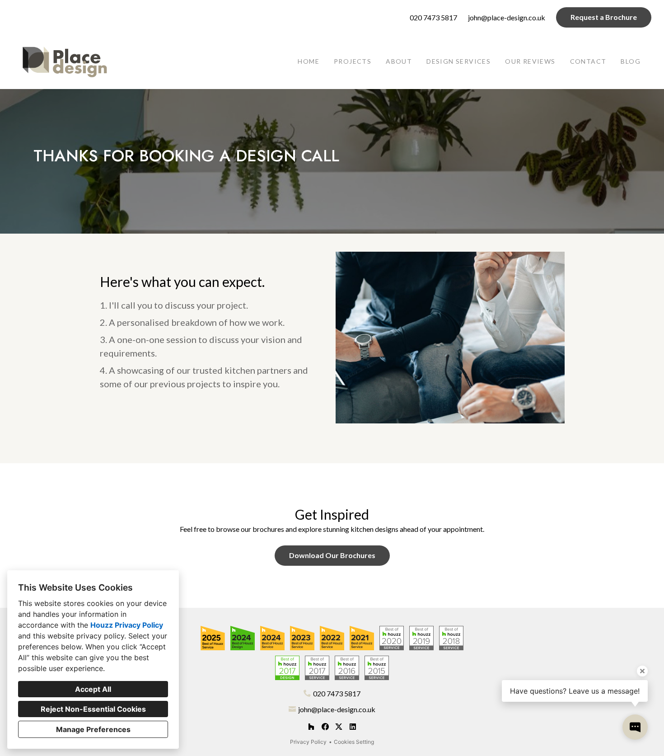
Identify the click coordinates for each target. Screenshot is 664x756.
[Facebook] (325, 727)
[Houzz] (311, 727)
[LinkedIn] (352, 727)
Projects (352, 61)
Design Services (458, 61)
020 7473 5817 (433, 17)
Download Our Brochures (332, 555)
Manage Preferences (93, 729)
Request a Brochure (603, 17)
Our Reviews (530, 61)
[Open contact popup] (635, 727)
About (399, 61)
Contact (588, 61)
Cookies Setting (354, 741)
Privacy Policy (308, 741)
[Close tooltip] (642, 671)
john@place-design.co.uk (506, 17)
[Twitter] (339, 727)
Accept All (93, 689)
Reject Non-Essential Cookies (93, 709)
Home (308, 61)
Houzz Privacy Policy (126, 624)
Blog (631, 61)
